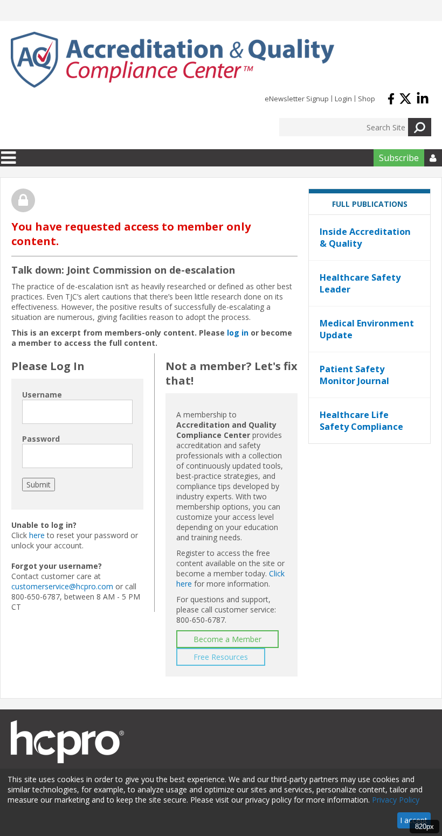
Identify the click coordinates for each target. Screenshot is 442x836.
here (37, 535)
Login (343, 98)
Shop (366, 98)
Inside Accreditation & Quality (365, 237)
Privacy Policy (395, 800)
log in (237, 333)
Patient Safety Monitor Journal (354, 375)
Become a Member (227, 639)
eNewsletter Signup (297, 98)
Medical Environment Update (367, 329)
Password (41, 439)
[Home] (172, 60)
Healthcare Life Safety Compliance (361, 421)
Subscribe (399, 158)
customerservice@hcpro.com (62, 586)
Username (42, 394)
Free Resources (221, 657)
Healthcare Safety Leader (360, 283)
